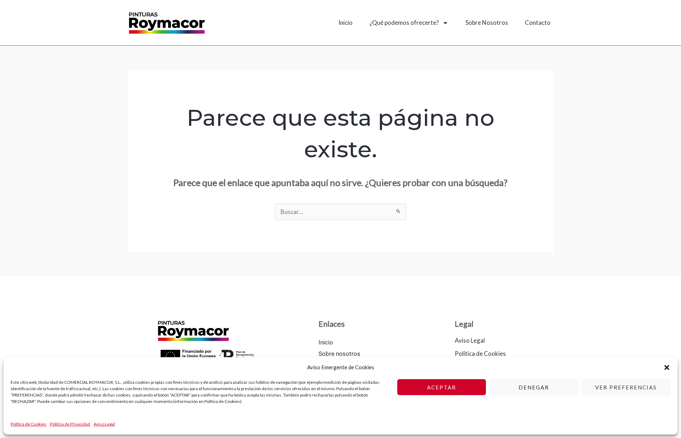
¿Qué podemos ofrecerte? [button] (404, 22)
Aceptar (441, 387)
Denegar (534, 387)
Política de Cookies (28, 424)
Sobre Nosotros (486, 22)
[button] (666, 367)
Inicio (345, 22)
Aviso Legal (104, 424)
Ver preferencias (626, 387)
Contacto (537, 22)
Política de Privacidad (70, 424)
